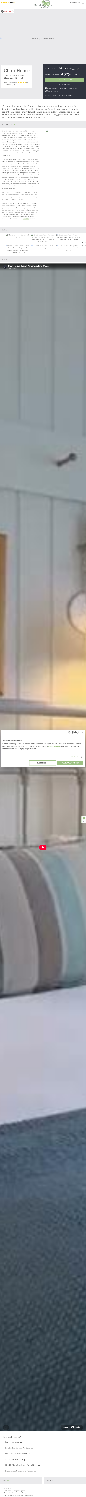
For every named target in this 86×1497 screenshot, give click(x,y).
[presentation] (84, 244)
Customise (75, 757)
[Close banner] (83, 732)
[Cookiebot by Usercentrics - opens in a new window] (69, 732)
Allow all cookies (70, 763)
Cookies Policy (54, 746)
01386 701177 (75, 2)
